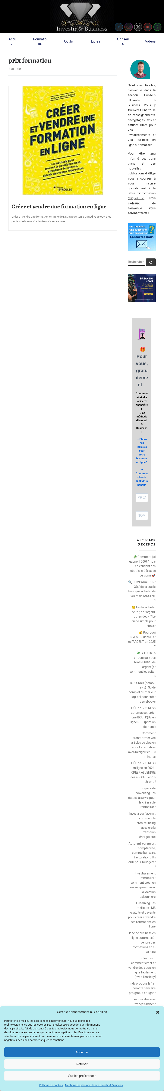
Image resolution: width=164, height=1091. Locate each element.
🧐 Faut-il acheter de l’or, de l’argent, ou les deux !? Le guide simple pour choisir (144, 617)
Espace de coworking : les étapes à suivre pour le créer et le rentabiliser (142, 798)
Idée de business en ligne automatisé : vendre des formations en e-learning (142, 942)
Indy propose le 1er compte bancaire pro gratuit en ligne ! (142, 988)
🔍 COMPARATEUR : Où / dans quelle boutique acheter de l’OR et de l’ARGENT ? (142, 591)
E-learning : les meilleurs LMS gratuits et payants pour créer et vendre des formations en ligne (142, 914)
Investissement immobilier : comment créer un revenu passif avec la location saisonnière (143, 885)
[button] (157, 1012)
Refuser (82, 1064)
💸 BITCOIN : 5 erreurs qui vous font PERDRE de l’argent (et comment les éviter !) (142, 664)
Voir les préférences (82, 1076)
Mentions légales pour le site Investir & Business (94, 1085)
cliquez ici (136, 198)
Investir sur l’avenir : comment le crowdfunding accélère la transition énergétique (142, 825)
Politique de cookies (51, 1085)
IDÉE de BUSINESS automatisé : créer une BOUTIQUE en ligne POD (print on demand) (143, 717)
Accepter (82, 1052)
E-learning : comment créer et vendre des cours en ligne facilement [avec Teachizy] (142, 968)
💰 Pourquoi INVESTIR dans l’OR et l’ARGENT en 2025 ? (142, 639)
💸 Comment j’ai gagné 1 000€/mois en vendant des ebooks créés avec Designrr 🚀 (142, 566)
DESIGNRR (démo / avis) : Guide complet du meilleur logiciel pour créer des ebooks (142, 692)
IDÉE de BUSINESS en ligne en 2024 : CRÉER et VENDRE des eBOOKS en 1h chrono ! (143, 772)
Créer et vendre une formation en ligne (59, 206)
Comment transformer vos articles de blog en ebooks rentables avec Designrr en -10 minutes (142, 744)
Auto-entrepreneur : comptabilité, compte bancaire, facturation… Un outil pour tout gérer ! (142, 855)
